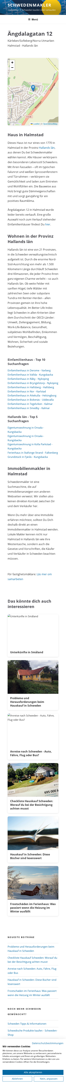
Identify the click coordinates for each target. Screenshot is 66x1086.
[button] (33, 88)
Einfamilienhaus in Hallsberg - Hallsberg (31, 387)
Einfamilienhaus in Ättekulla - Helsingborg (32, 395)
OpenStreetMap (50, 123)
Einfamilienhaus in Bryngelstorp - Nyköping (33, 383)
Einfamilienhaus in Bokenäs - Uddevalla (31, 399)
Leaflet (36, 123)
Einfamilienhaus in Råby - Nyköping (28, 378)
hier (47, 224)
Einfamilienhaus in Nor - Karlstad (27, 391)
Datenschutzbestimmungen (47, 1043)
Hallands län (47, 148)
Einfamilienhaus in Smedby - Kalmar (29, 408)
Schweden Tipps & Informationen (27, 1023)
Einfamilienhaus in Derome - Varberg (29, 370)
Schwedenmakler (29, 5)
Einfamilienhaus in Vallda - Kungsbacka (30, 374)
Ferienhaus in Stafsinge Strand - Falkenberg (33, 452)
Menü (35, 19)
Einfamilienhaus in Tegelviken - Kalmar (30, 404)
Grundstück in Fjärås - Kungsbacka (28, 456)
